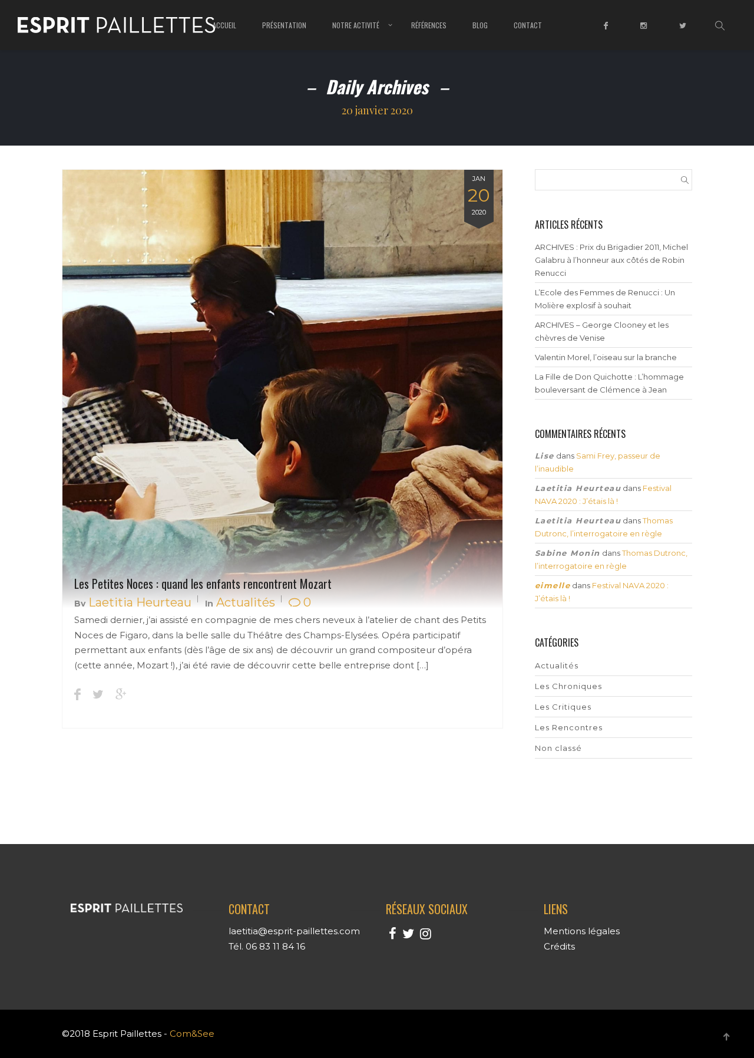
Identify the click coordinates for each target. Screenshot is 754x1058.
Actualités (245, 602)
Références (429, 25)
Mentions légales (582, 931)
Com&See (192, 1033)
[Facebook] (607, 34)
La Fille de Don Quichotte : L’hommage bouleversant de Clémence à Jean (609, 383)
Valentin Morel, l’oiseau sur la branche (606, 357)
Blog (480, 25)
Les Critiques (563, 706)
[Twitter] (684, 34)
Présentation (284, 25)
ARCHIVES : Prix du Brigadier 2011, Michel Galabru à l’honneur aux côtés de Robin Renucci (611, 260)
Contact (528, 25)
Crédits (559, 946)
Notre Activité (355, 25)
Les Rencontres (569, 727)
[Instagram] (645, 34)
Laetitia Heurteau (139, 602)
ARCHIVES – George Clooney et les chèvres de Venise (602, 331)
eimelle (553, 585)
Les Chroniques (568, 686)
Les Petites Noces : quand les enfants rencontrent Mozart (203, 583)
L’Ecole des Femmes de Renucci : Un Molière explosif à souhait (605, 299)
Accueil (224, 25)
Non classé (558, 748)
